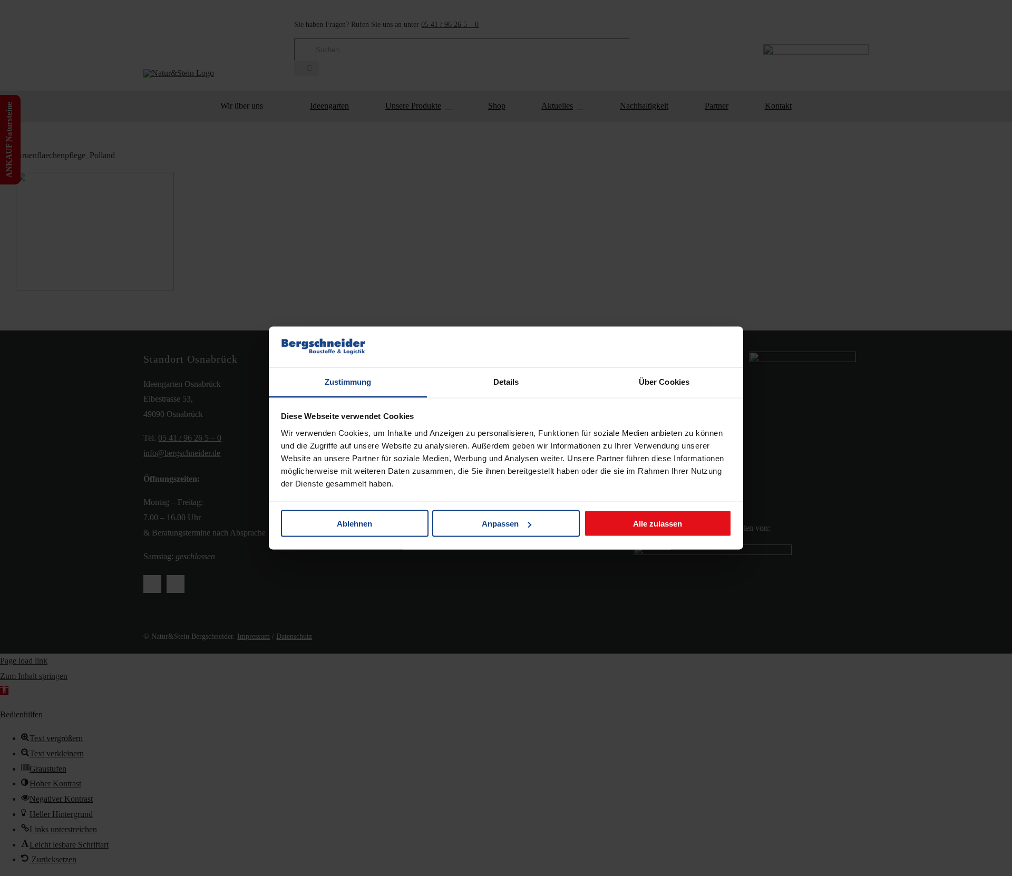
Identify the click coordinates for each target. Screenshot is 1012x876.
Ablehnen (354, 523)
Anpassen (500, 523)
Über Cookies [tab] (664, 381)
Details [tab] (506, 381)
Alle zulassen (657, 523)
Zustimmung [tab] (348, 381)
